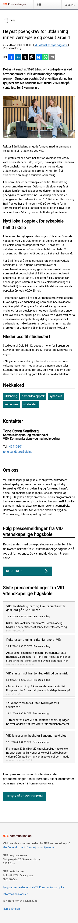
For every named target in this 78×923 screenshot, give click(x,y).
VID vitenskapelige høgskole (51, 45)
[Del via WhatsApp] (45, 57)
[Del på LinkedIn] (18, 57)
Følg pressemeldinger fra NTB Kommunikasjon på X (33, 887)
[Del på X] (25, 57)
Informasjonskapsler (15, 894)
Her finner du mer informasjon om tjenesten (29, 847)
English (15, 908)
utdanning (11, 396)
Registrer (14, 571)
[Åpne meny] (40, 4)
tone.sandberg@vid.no (17, 452)
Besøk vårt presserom (25, 796)
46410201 (16, 446)
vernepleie (12, 404)
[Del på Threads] (32, 57)
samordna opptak (33, 396)
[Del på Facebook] (11, 57)
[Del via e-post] (52, 57)
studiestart (30, 404)
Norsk (6, 908)
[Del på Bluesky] (39, 57)
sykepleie (55, 396)
